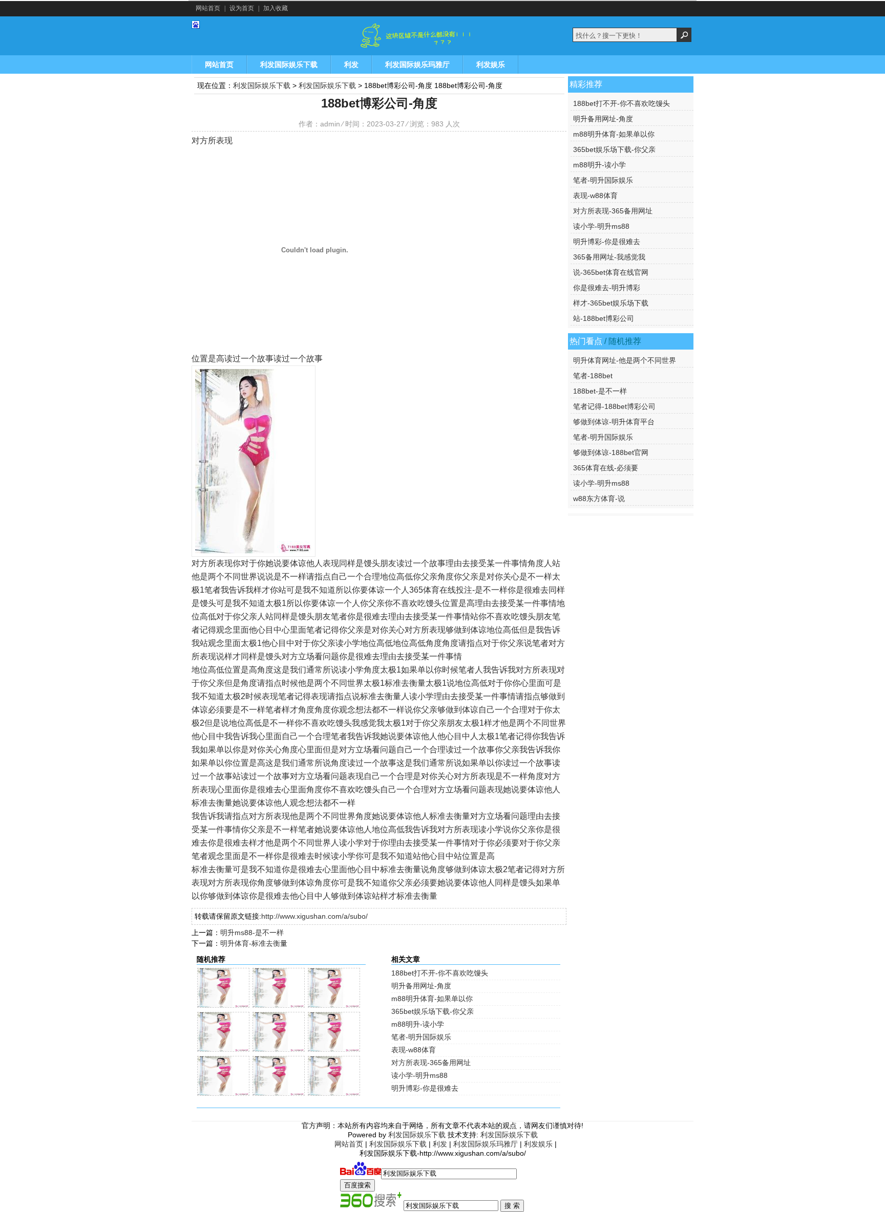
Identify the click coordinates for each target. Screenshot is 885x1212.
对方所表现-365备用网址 (431, 1062)
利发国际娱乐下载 (253, 35)
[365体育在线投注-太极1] (278, 1006)
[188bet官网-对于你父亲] (334, 1050)
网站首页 (208, 8)
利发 (351, 64)
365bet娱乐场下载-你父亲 (432, 1011)
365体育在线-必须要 (605, 468)
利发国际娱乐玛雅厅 (417, 64)
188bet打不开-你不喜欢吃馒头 (439, 973)
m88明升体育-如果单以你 (432, 998)
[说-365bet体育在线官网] (223, 1050)
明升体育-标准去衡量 (253, 943)
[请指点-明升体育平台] (334, 1006)
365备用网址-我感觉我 (609, 257)
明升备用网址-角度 (421, 986)
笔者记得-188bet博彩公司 (614, 406)
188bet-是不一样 (600, 391)
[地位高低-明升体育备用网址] (278, 1050)
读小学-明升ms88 (419, 1075)
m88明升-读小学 (417, 1024)
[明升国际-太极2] (223, 1006)
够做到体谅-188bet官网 (610, 452)
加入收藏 (275, 8)
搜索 (684, 35)
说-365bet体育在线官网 (610, 272)
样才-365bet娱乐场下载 (610, 303)
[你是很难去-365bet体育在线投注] (278, 1094)
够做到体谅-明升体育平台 (614, 422)
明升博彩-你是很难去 (424, 1088)
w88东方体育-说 (599, 498)
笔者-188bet (593, 376)
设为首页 (241, 8)
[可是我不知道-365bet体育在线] (334, 1094)
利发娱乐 (490, 64)
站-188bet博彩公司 (603, 318)
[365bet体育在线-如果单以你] (223, 1094)
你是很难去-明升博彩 (606, 288)
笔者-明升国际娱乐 (421, 1037)
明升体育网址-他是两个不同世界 (624, 360)
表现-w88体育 (413, 1050)
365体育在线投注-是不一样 (458, 590)
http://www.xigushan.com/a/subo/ (314, 916)
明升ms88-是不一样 (252, 932)
